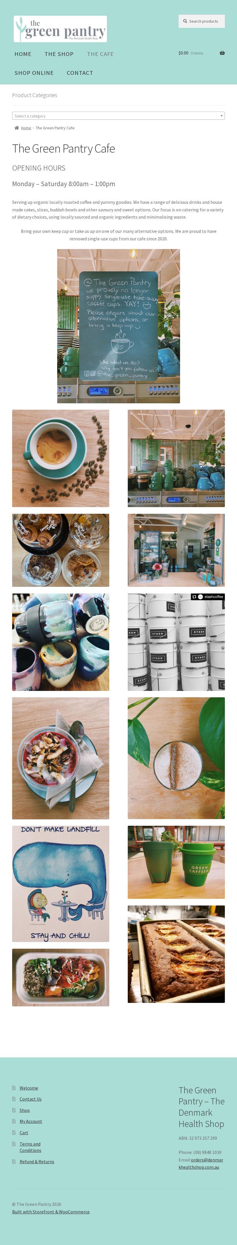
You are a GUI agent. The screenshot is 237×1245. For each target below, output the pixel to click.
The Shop (59, 54)
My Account (31, 1121)
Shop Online (34, 73)
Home (23, 54)
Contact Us (31, 1099)
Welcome (29, 1088)
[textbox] (118, 116)
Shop (25, 1110)
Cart (24, 1132)
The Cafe (100, 54)
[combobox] (118, 116)
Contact (80, 73)
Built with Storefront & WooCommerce (51, 1212)
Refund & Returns (37, 1161)
